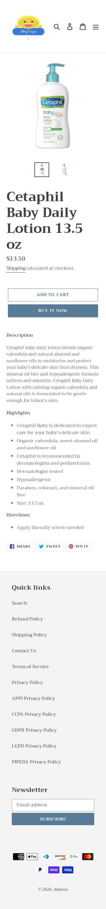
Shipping (15, 268)
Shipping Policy (29, 635)
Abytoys (61, 889)
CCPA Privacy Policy (34, 714)
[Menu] (95, 26)
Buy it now (53, 310)
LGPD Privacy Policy (34, 746)
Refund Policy (27, 619)
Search (19, 603)
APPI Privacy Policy (33, 698)
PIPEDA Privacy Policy (36, 762)
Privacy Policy (27, 682)
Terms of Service (30, 667)
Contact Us (24, 651)
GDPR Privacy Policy (34, 730)
